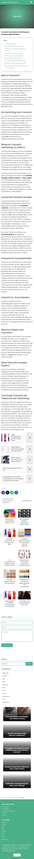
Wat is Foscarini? (11, 44)
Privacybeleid (5, 807)
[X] (7, 492)
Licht (4, 690)
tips (4, 699)
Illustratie (5, 685)
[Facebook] (3, 492)
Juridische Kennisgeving (8, 811)
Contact (4, 813)
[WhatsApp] (12, 492)
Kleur (4, 687)
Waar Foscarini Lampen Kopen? (16, 63)
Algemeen (6, 673)
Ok (17, 855)
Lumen (4, 693)
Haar (4, 682)
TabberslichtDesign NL (10, 2)
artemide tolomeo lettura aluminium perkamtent (8, 500)
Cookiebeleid (5, 809)
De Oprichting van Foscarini (14, 46)
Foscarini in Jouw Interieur (14, 58)
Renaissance (6, 696)
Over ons (4, 815)
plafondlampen (26, 501)
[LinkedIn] (16, 492)
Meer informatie (10, 851)
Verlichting (6, 702)
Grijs (4, 679)
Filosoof (5, 676)
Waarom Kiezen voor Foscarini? (16, 61)
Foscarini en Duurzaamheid (14, 56)
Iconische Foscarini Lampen (14, 53)
